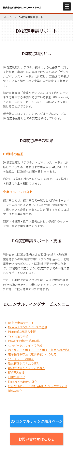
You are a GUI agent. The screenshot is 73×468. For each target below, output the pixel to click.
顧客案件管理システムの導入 (26, 368)
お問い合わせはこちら (36, 438)
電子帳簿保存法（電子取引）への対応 (32, 354)
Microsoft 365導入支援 (22, 332)
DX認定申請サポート (21, 323)
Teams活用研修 (18, 336)
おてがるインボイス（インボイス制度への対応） (39, 350)
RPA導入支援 (16, 372)
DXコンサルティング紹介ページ (37, 421)
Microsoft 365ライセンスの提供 (27, 327)
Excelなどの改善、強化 (22, 382)
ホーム (8, 17)
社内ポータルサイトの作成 (25, 345)
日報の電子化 (16, 377)
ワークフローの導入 (21, 359)
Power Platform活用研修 (24, 341)
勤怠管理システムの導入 (23, 363)
